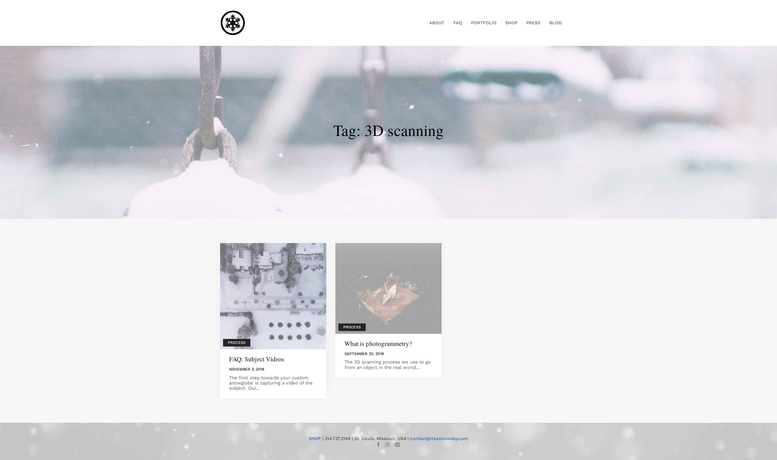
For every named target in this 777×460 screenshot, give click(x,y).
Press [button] (533, 22)
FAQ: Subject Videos (256, 359)
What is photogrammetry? (378, 343)
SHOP (315, 438)
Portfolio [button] (484, 22)
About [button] (436, 22)
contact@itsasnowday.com (439, 438)
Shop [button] (511, 22)
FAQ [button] (457, 22)
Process (236, 342)
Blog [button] (555, 22)
